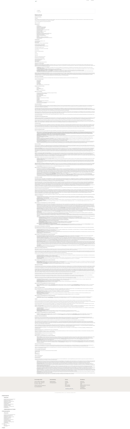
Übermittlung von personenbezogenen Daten (43, 29)
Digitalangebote (53, 381)
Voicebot (38, 36)
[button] (66, 395)
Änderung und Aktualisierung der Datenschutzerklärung (44, 37)
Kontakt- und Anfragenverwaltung (41, 35)
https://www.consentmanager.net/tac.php (60, 174)
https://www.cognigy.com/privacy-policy (84, 314)
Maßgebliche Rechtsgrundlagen (41, 27)
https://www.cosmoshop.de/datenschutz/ (49, 246)
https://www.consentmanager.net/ (41, 174)
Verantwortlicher (39, 26)
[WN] (36, 1)
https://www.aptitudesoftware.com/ (44, 285)
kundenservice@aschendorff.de (39, 51)
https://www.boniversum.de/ (57, 224)
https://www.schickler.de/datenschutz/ (49, 339)
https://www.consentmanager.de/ (80, 173)
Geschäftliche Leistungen (40, 32)
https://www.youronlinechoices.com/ (83, 164)
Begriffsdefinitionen (39, 38)
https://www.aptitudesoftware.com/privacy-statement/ (63, 285)
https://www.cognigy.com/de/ (68, 314)
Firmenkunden (67, 386)
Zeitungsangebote (53, 382)
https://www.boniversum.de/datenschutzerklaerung (75, 224)
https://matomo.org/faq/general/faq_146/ (53, 341)
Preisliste (66, 382)
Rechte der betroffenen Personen (41, 31)
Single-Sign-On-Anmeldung (40, 34)
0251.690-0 (43, 381)
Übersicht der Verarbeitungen (41, 28)
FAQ (66, 383)
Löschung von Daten (40, 30)
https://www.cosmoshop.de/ (91, 245)
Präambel (38, 25)
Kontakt (66, 381)
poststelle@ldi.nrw (39, 356)
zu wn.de (87, 0)
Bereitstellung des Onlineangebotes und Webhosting (44, 33)
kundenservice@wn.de (41, 385)
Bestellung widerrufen (69, 388)
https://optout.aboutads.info (73, 164)
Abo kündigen (67, 385)
